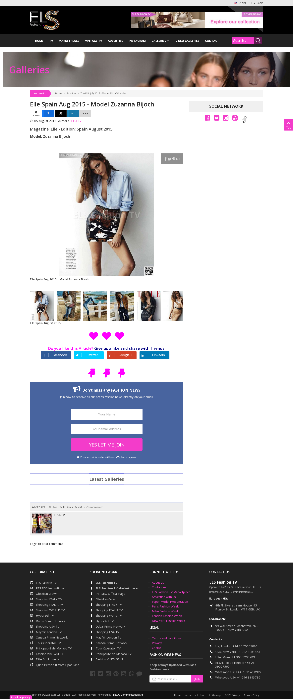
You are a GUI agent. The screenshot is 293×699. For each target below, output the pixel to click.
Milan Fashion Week (165, 611)
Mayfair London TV (49, 632)
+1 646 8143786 (248, 677)
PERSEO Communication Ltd (127, 694)
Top (288, 127)
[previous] (37, 306)
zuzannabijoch (95, 506)
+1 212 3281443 (248, 652)
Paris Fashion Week (165, 606)
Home (58, 93)
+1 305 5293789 (243, 657)
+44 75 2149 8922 (249, 672)
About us (158, 582)
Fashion (71, 93)
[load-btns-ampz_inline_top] (85, 113)
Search (203, 695)
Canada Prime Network (52, 637)
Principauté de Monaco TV (54, 648)
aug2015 (80, 506)
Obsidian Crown (46, 594)
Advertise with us (164, 597)
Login (259, 3)
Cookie (156, 648)
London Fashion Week (167, 616)
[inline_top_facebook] (48, 113)
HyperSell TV (45, 615)
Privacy (157, 643)
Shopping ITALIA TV (109, 610)
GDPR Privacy (232, 695)
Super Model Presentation (170, 601)
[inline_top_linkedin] (73, 113)
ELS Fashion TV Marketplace (117, 588)
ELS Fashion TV (46, 583)
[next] (175, 306)
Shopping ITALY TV (49, 599)
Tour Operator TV (48, 643)
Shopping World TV (109, 615)
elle (63, 506)
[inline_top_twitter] (61, 113)
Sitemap (216, 695)
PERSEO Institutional (50, 588)
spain (71, 506)
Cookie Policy (251, 695)
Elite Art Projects (47, 659)
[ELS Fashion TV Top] (197, 20)
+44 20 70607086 (245, 646)
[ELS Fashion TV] (45, 20)
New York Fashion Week (168, 621)
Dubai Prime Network (50, 621)
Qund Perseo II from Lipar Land (57, 665)
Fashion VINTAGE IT (50, 654)
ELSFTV (76, 121)
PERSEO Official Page (110, 594)
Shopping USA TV (47, 626)
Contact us (159, 587)
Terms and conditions (167, 638)
